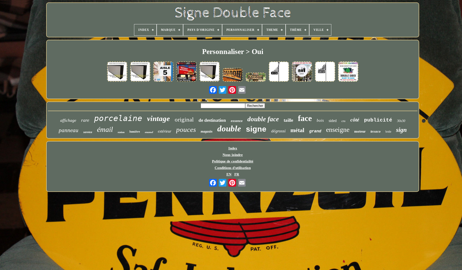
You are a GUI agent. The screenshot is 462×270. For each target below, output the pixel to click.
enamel (149, 132)
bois (320, 120)
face (305, 118)
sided (333, 121)
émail (105, 129)
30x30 (401, 121)
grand (315, 131)
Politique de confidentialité (232, 161)
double (229, 128)
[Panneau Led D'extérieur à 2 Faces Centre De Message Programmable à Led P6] (186, 72)
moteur (360, 131)
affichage (68, 120)
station (121, 132)
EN (228, 174)
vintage (158, 118)
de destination (212, 120)
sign (401, 129)
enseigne (337, 129)
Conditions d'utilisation (233, 168)
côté (354, 120)
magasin (206, 131)
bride (388, 131)
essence (237, 121)
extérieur (164, 131)
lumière (134, 131)
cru (343, 121)
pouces (186, 129)
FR (236, 174)
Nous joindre (233, 155)
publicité (378, 120)
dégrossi (278, 130)
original (184, 119)
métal (297, 130)
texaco (376, 131)
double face (263, 119)
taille (288, 120)
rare (85, 120)
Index (232, 148)
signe (256, 129)
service (87, 132)
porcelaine (118, 118)
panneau (68, 130)
